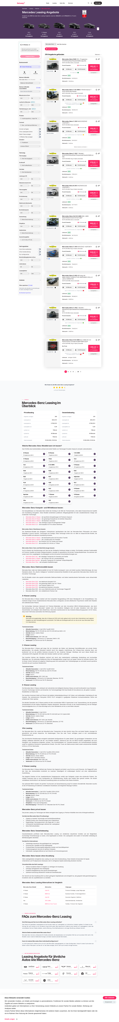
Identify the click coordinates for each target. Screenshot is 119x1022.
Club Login (98, 3)
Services (70, 3)
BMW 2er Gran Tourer (51, 904)
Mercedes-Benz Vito (32, 556)
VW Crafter (48, 900)
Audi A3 (47, 890)
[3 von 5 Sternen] (59, 387)
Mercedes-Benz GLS (32, 543)
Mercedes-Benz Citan (32, 562)
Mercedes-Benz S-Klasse (33, 539)
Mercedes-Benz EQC (32, 585)
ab (21, 266)
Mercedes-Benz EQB (32, 583)
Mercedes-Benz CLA (32, 522)
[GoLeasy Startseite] (25, 3)
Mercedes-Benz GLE (32, 541)
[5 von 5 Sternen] (65, 387)
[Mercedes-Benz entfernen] (40, 79)
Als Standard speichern (25, 292)
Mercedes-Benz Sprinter (33, 560)
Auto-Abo (62, 3)
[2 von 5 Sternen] (57, 387)
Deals (47, 3)
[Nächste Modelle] (98, 28)
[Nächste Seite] (80, 371)
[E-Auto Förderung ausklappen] (39, 67)
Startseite (24, 8)
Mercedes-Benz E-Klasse (33, 537)
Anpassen (108, 1002)
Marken (37, 8)
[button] (29, 44)
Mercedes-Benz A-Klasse (33, 517)
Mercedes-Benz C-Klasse (33, 520)
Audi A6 (47, 897)
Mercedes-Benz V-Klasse (33, 558)
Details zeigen (10, 1019)
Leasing (54, 3)
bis (32, 266)
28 (78, 371)
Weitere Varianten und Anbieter (80, 146)
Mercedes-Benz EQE (32, 587)
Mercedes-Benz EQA (32, 581)
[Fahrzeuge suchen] (88, 3)
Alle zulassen (109, 998)
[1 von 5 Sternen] (54, 387)
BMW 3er (47, 893)
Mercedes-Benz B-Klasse (33, 519)
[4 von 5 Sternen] (62, 387)
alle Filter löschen (61, 44)
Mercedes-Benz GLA (32, 524)
